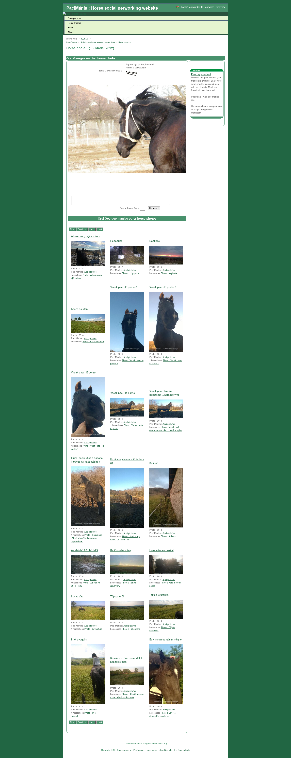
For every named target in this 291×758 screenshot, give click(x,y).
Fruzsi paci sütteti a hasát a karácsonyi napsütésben (87, 459)
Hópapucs (116, 240)
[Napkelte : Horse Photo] (166, 263)
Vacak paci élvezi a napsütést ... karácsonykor (164, 392)
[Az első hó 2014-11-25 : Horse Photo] (88, 573)
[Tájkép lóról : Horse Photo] (127, 619)
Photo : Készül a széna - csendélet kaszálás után (127, 695)
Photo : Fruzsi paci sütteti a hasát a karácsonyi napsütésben (86, 538)
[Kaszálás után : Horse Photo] (88, 331)
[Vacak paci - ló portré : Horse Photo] (127, 415)
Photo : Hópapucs (130, 273)
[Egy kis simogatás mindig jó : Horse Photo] (166, 703)
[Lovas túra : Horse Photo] (88, 619)
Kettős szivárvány (120, 550)
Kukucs (153, 463)
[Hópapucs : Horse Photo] (127, 263)
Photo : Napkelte (169, 273)
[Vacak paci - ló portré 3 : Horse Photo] (127, 350)
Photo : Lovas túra (93, 628)
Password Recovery (214, 7)
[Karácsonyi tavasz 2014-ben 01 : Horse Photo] (127, 526)
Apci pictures (90, 271)
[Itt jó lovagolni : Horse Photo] (88, 703)
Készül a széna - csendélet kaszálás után (126, 659)
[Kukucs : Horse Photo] (166, 526)
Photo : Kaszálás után (93, 341)
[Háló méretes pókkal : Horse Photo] (166, 573)
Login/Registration (190, 7)
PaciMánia (84, 39)
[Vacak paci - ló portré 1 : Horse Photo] (88, 436)
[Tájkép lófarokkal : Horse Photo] (166, 617)
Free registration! (201, 74)
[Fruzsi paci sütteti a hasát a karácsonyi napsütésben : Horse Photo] (88, 525)
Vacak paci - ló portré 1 (84, 372)
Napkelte (154, 240)
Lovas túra (77, 596)
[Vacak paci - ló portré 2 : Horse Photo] (166, 350)
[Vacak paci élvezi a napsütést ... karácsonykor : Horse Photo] (166, 417)
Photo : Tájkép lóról (131, 628)
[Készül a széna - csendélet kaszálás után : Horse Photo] (127, 684)
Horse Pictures (71, 42)
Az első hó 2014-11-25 (84, 550)
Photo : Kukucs (168, 536)
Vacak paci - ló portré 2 (162, 287)
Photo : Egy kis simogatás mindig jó (162, 714)
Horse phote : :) (125, 42)
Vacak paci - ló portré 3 (123, 287)
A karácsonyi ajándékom (85, 236)
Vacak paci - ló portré (122, 392)
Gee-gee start (74, 18)
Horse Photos (74, 22)
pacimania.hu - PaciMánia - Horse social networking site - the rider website (154, 749)
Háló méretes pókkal (161, 550)
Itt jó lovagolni (79, 639)
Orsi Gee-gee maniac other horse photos (127, 218)
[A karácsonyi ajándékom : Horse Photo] (88, 265)
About (71, 32)
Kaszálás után (79, 309)
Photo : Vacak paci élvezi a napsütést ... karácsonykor (165, 428)
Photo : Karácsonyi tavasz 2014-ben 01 (125, 538)
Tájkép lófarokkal (159, 594)
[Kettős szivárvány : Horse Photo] (127, 573)
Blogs (70, 27)
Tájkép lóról (117, 596)
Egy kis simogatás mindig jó (165, 639)
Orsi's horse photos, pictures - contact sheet (98, 42)
